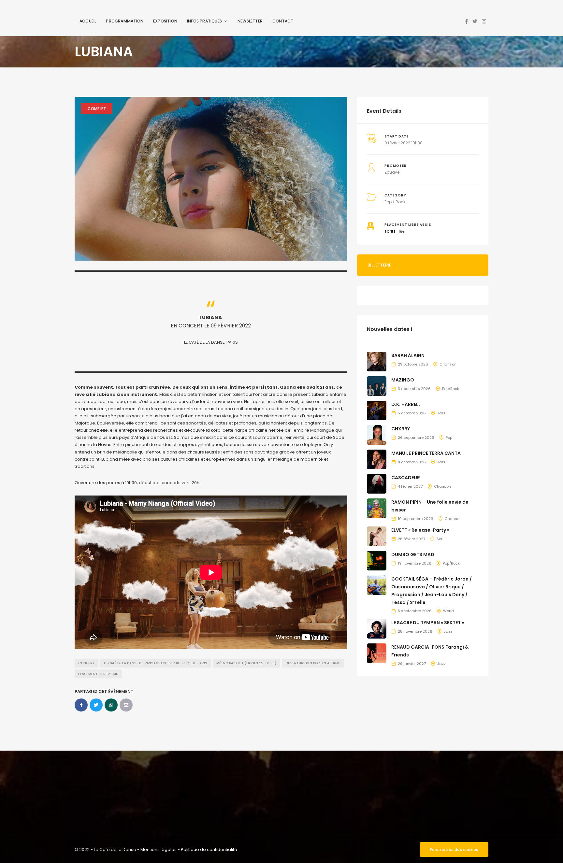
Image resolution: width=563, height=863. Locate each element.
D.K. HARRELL (406, 404)
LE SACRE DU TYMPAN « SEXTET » (427, 622)
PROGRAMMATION (124, 21)
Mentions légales (158, 849)
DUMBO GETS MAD (412, 554)
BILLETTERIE (379, 265)
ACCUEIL (87, 21)
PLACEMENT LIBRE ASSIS (98, 674)
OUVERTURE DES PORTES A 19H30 (312, 663)
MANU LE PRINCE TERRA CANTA (426, 453)
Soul (440, 538)
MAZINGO (402, 380)
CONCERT (86, 663)
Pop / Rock (394, 202)
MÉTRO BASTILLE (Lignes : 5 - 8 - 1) (246, 663)
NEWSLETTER (250, 21)
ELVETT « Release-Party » (420, 530)
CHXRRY (400, 428)
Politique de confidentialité (209, 849)
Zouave (391, 172)
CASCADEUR (405, 477)
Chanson (448, 364)
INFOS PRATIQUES (204, 21)
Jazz (441, 413)
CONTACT (282, 21)
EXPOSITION (165, 21)
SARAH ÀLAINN (408, 355)
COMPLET (97, 108)
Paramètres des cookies (454, 849)
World (448, 610)
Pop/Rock (450, 388)
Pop (449, 437)
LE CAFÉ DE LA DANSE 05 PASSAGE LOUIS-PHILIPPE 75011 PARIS (155, 663)
